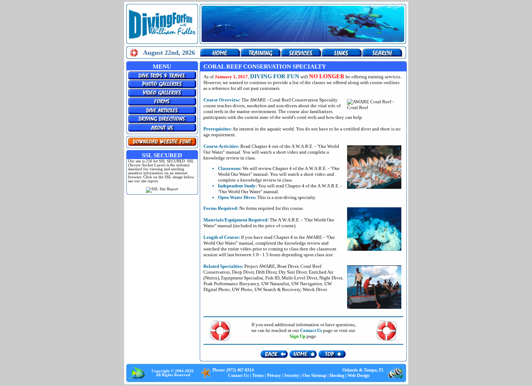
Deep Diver (243, 272)
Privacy (274, 375)
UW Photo (242, 289)
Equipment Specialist (242, 278)
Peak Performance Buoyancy (231, 283)
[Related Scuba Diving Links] (342, 55)
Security (291, 375)
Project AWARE (259, 266)
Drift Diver (266, 272)
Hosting (337, 375)
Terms (258, 375)
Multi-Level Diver (299, 278)
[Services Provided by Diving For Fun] (301, 55)
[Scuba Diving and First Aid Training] (260, 55)
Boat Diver (287, 266)
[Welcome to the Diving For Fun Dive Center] (220, 55)
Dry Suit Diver (293, 272)
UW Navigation (306, 283)
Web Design (358, 375)
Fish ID (272, 278)
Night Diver (330, 278)
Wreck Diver (314, 289)
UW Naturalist (275, 283)
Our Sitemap (314, 375)
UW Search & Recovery (277, 289)
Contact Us (238, 375)
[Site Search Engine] (382, 55)
